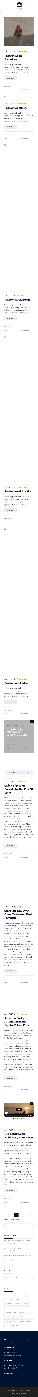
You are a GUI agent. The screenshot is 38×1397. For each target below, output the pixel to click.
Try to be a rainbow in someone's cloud (17, 731)
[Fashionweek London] (19, 337)
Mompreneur (19, 1312)
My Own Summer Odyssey (12, 1248)
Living (21, 725)
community (19, 1299)
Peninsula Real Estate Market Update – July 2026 (17, 1257)
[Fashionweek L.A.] (5, 97)
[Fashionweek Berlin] (19, 146)
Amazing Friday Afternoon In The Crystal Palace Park (16, 1021)
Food (17, 1303)
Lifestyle (26, 1308)
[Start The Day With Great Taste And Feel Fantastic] (19, 864)
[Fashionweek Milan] (19, 529)
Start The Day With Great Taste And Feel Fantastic (17, 914)
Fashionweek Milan (16, 683)
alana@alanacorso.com (12, 1355)
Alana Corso (11, 1295)
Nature (8, 1317)
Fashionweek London (18, 491)
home (25, 1303)
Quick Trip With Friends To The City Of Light (18, 789)
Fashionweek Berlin (17, 299)
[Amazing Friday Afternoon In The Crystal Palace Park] (19, 990)
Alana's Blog (22, 51)
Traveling (21, 781)
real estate (19, 1317)
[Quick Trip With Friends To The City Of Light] (19, 766)
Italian (16, 1308)
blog (30, 1295)
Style (29, 1321)
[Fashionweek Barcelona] (19, 18)
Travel (14, 1325)
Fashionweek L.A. (15, 108)
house (8, 1308)
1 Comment (24, 522)
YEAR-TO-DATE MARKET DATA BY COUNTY (17, 1241)
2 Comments (25, 90)
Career (20, 295)
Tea (7, 1325)
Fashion (9, 1303)
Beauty (21, 1295)
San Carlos (19, 1321)
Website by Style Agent (19, 1393)
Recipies (9, 1321)
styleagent (9, 86)
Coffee (8, 1299)
